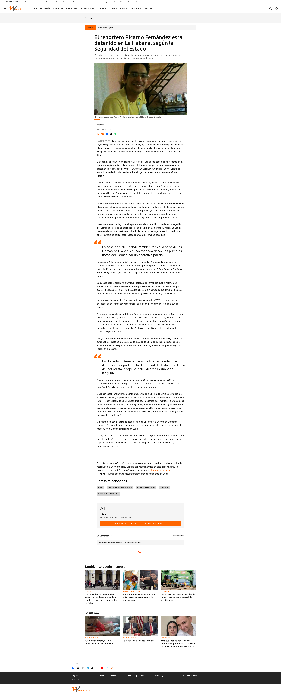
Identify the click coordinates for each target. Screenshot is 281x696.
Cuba (34, 8)
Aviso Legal (159, 676)
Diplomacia (66, 2)
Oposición (108, 2)
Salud (24, 2)
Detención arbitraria (108, 494)
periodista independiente (120, 487)
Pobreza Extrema (97, 2)
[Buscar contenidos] (270, 8)
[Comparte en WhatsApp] (115, 134)
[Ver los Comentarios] (102, 134)
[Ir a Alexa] (107, 668)
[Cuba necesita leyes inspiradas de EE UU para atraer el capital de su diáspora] (178, 580)
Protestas (57, 2)
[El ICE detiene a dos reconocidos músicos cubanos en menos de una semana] (140, 580)
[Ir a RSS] (112, 668)
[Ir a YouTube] (102, 668)
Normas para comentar (109, 676)
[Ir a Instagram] (83, 668)
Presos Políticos (119, 2)
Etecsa (30, 2)
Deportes (58, 8)
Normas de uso (178, 536)
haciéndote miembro (161, 470)
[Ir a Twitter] (78, 668)
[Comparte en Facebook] (107, 134)
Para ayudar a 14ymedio (106, 28)
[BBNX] (81, 689)
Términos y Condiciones (192, 676)
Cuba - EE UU (132, 2)
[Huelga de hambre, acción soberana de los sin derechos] (102, 626)
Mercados (136, 8)
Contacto (75, 679)
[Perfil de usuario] (276, 8)
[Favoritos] (98, 134)
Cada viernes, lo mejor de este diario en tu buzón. (140, 523)
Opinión (102, 8)
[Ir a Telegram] (88, 668)
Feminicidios (39, 2)
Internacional (88, 8)
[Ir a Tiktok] (92, 668)
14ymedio (164, 487)
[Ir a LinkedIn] (97, 668)
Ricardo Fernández (146, 487)
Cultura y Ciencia (119, 8)
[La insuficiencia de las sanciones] (140, 626)
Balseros (49, 2)
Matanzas (85, 2)
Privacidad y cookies (136, 676)
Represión (76, 2)
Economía (45, 8)
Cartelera (71, 8)
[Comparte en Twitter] (111, 134)
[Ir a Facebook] (73, 668)
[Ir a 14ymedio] (18, 8)
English (148, 8)
